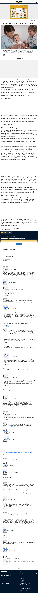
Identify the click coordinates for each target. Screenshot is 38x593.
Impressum (22, 587)
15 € (5, 238)
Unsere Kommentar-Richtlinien (25, 583)
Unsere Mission (3, 578)
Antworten (6, 268)
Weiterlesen (18, 243)
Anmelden (22, 580)
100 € (15, 238)
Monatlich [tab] (9, 232)
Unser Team (3, 577)
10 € (2, 238)
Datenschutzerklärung (24, 585)
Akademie (2, 580)
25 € (8, 238)
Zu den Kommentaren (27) (6, 229)
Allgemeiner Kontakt (4, 582)
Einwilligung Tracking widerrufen (25, 588)
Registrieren (22, 581)
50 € (11, 238)
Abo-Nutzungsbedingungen (25, 584)
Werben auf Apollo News (5, 583)
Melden (5, 260)
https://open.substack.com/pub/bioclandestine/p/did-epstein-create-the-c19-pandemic (18, 452)
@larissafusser (8, 55)
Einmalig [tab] (3, 232)
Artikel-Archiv (22, 575)
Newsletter (22, 578)
